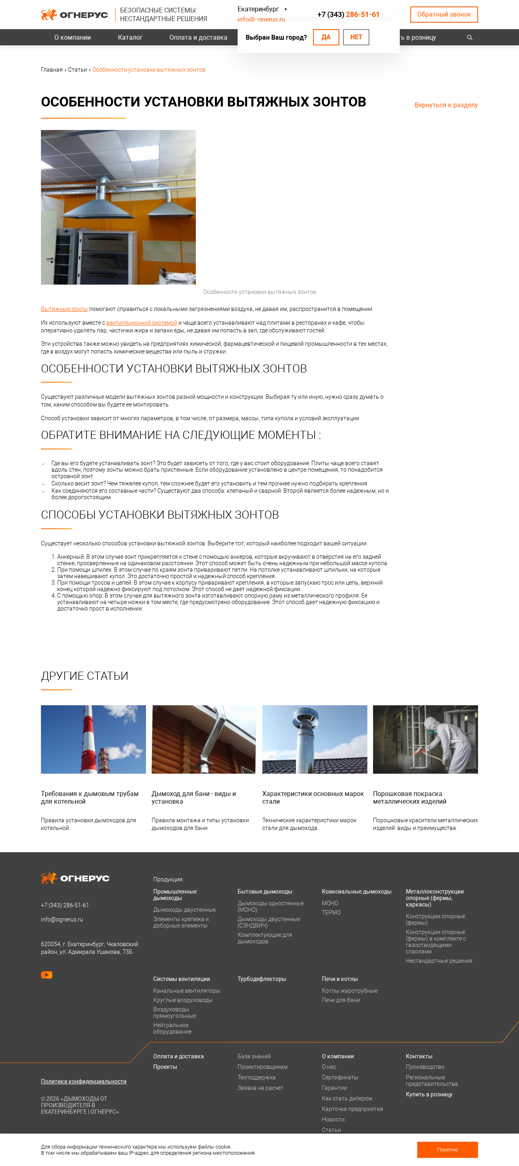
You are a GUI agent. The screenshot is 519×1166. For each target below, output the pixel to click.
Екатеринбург (258, 9)
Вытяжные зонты (64, 309)
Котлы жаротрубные (349, 990)
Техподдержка (257, 1077)
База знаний (254, 1056)
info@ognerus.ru (261, 19)
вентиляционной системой (141, 322)
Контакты (419, 1056)
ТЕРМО (331, 912)
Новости (333, 1119)
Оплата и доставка (198, 37)
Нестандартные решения (439, 960)
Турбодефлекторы (262, 979)
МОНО (330, 903)
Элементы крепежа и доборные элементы (181, 922)
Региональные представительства (432, 1080)
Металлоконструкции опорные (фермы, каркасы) (435, 898)
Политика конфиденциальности (84, 1081)
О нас (329, 1067)
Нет (356, 37)
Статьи (331, 1130)
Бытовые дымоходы (265, 891)
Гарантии (334, 1088)
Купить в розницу (409, 37)
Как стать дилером (347, 1098)
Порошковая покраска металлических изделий (409, 797)
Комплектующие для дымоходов (265, 938)
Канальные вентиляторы (187, 990)
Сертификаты (340, 1077)
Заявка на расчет (260, 1088)
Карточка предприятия (352, 1109)
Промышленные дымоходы (175, 894)
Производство (425, 1067)
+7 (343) (348, 14)
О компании (72, 37)
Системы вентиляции (181, 979)
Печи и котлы (340, 979)
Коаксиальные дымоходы (357, 891)
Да (326, 37)
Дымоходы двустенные (184, 909)
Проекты (165, 1067)
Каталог (130, 37)
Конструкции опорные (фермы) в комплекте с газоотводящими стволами (436, 942)
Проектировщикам (262, 1067)
